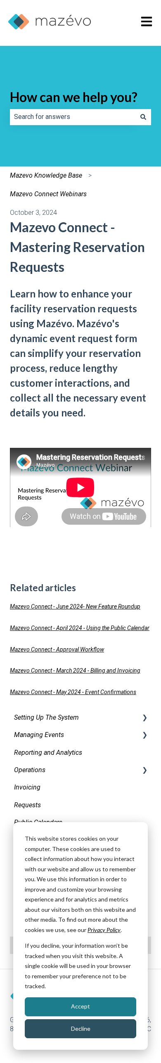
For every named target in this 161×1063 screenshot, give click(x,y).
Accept (80, 1006)
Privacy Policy (104, 929)
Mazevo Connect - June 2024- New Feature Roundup (75, 606)
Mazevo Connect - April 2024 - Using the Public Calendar (79, 628)
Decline (80, 1028)
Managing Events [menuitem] (39, 735)
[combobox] (72, 117)
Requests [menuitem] (27, 805)
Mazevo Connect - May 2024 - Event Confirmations (73, 692)
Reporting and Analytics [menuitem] (48, 752)
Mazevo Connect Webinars (48, 194)
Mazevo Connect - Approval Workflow (57, 649)
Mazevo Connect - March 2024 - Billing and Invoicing (75, 670)
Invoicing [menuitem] (27, 787)
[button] (144, 718)
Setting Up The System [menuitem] (46, 717)
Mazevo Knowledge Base (46, 175)
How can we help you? (73, 97)
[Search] (143, 117)
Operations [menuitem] (29, 770)
